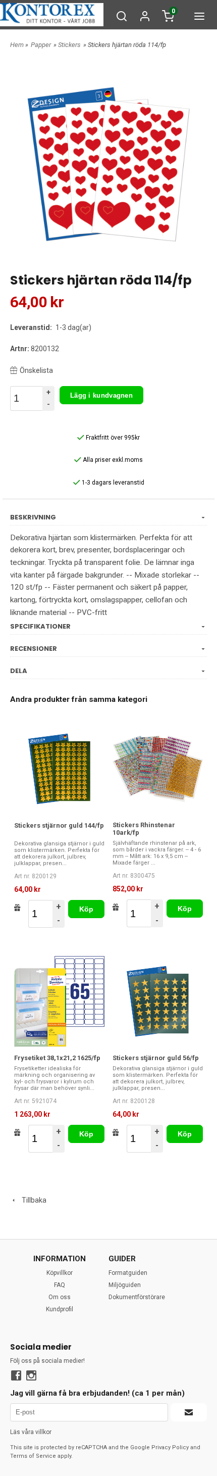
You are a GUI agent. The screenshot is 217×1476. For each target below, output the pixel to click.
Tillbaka (31, 1200)
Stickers (69, 45)
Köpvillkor (59, 1272)
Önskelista (36, 370)
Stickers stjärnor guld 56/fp (156, 1058)
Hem (17, 45)
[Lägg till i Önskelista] (17, 907)
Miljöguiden (124, 1285)
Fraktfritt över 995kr (112, 437)
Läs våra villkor (30, 1432)
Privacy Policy (170, 1447)
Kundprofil (59, 1309)
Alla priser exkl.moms (112, 459)
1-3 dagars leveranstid (112, 482)
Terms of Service (33, 1456)
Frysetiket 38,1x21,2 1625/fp (57, 1058)
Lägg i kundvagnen (101, 395)
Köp (86, 909)
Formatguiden (127, 1272)
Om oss (59, 1297)
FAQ (59, 1285)
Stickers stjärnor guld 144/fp (59, 825)
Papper (41, 45)
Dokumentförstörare (136, 1297)
